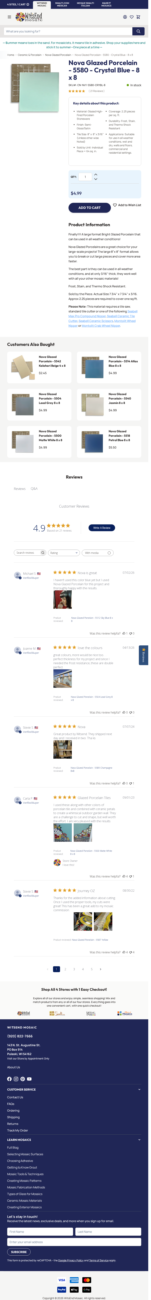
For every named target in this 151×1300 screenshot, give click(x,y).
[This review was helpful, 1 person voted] (124, 633)
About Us (13, 1067)
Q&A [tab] (34, 488)
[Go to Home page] (29, 17)
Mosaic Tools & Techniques (25, 1174)
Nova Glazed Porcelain (58, 55)
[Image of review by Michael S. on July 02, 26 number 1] (62, 599)
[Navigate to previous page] (47, 969)
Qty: (74, 176)
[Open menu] (9, 17)
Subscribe (19, 1252)
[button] (42, 4)
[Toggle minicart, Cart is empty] (138, 17)
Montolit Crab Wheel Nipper (101, 326)
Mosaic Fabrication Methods (26, 1187)
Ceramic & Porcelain (29, 55)
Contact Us (15, 1097)
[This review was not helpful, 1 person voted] (130, 783)
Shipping (13, 1117)
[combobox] (64, 553)
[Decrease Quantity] (96, 179)
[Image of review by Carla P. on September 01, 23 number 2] (83, 832)
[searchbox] (26, 553)
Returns (12, 1124)
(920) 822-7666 (20, 1036)
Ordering (13, 1110)
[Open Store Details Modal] (27, 4)
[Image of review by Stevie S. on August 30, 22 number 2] (83, 921)
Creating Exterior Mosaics (24, 1207)
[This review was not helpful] (130, 952)
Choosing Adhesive (20, 1161)
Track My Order (17, 1130)
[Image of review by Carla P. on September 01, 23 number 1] (62, 832)
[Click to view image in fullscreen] (36, 88)
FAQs (10, 1104)
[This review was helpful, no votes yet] (124, 712)
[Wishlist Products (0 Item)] (132, 17)
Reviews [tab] (20, 488)
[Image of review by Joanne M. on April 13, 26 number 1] (62, 678)
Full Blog (12, 1147)
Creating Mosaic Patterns (24, 1181)
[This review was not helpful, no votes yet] (130, 633)
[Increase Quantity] (96, 174)
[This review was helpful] (124, 876)
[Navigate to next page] (100, 969)
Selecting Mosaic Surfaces (25, 1154)
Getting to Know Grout (22, 1167)
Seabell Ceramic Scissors (96, 321)
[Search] (138, 31)
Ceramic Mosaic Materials (24, 1201)
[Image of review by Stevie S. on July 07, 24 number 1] (62, 749)
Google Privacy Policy (71, 1260)
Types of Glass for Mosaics (24, 1194)
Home (10, 55)
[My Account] (125, 17)
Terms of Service (99, 1260)
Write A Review (101, 528)
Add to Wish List (129, 205)
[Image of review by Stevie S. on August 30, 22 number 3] (103, 921)
